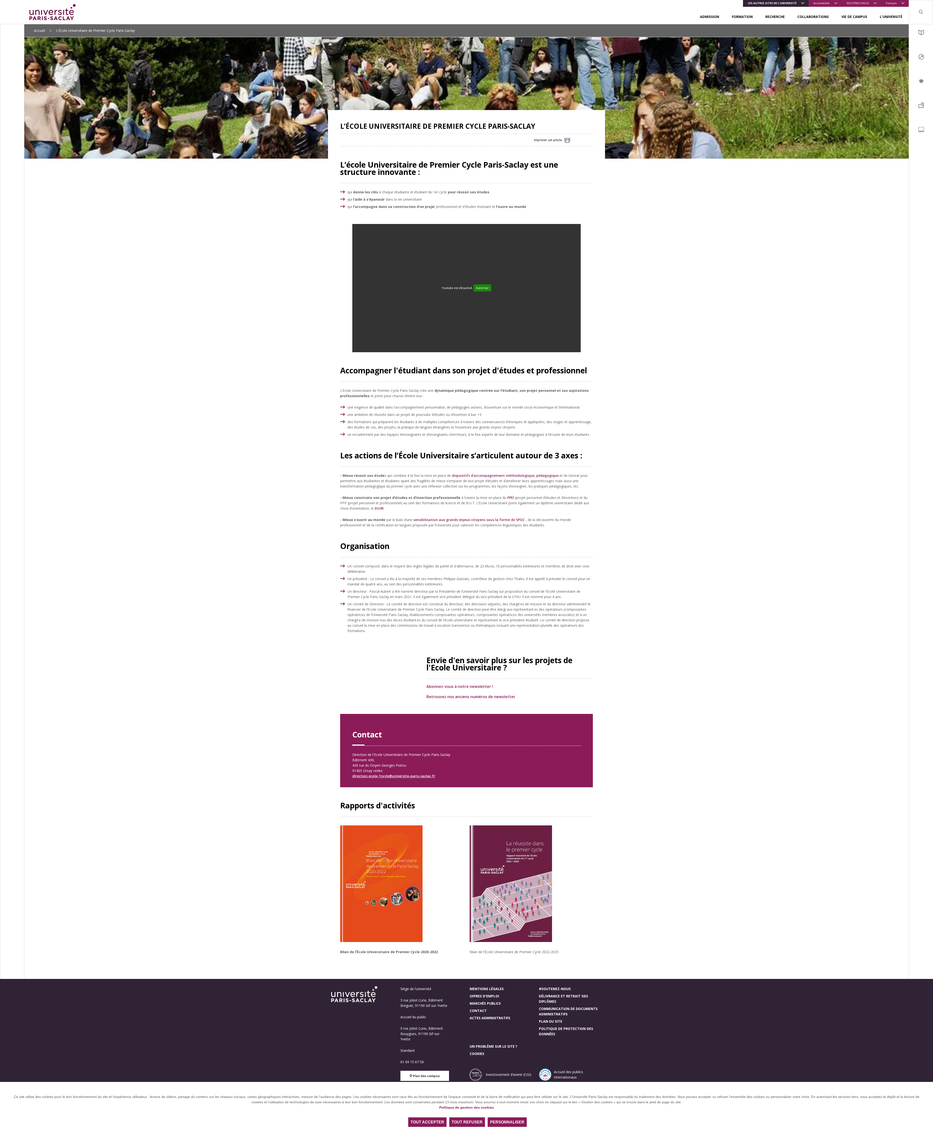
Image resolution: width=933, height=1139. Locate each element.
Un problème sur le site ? (493, 1046)
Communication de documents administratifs (568, 1011)
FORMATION (742, 16)
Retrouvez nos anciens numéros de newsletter (470, 696)
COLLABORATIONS (813, 16)
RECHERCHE (775, 16)
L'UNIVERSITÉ (891, 16)
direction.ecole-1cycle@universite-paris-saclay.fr (393, 776)
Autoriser (482, 288)
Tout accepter (427, 1122)
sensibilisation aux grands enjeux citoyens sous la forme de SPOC (469, 519)
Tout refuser (467, 1122)
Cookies (477, 1053)
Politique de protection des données (566, 1031)
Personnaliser (507, 1122)
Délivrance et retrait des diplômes (563, 999)
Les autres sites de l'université (772, 3)
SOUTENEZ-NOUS (858, 3)
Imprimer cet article (548, 140)
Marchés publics (485, 1003)
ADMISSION (709, 16)
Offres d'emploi (484, 996)
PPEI (510, 497)
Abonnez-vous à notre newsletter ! (459, 686)
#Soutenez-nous (555, 988)
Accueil (39, 30)
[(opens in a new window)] (364, 566)
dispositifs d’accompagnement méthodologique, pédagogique (505, 475)
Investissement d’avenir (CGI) (508, 1074)
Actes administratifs (490, 1018)
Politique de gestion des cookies (466, 1107)
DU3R (379, 508)
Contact (478, 1010)
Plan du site (550, 1021)
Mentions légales (487, 988)
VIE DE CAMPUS (854, 16)
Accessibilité (821, 3)
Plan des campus (426, 1076)
